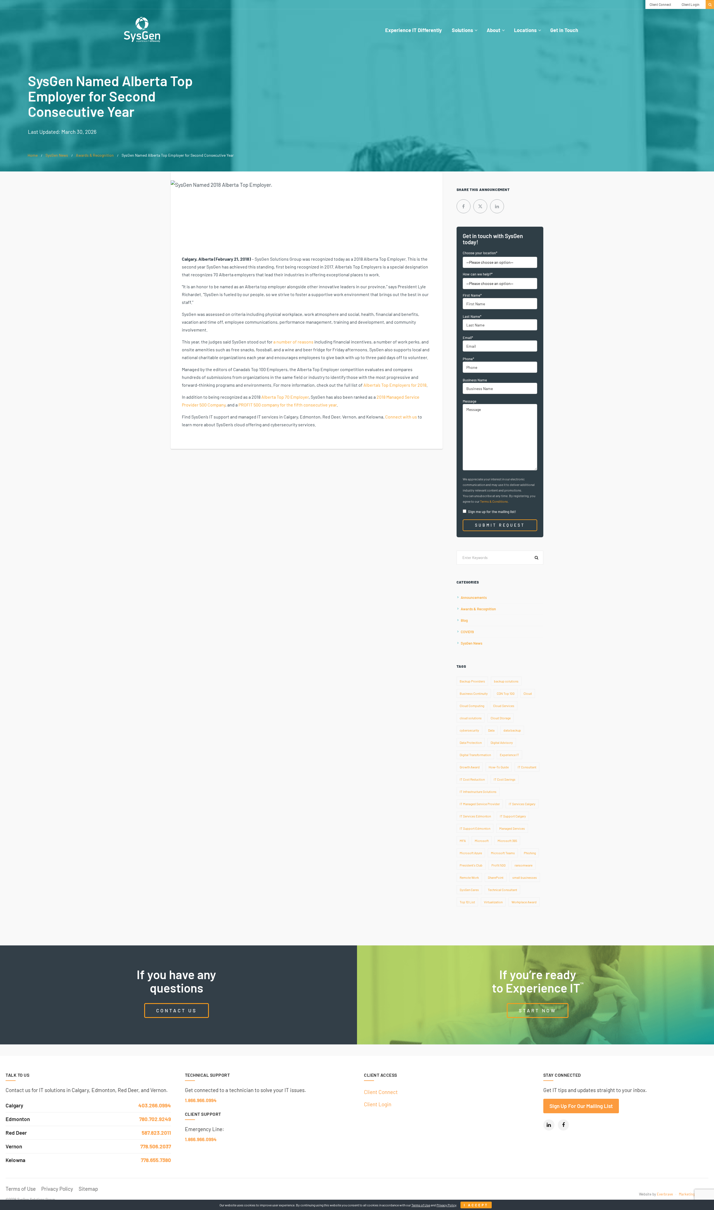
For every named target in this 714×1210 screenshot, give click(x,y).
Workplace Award (524, 902)
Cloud (528, 693)
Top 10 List (467, 902)
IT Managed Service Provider (480, 804)
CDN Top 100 (506, 693)
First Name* (472, 295)
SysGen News (56, 155)
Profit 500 (498, 865)
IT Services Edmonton (475, 816)
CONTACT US (176, 1010)
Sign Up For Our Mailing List (581, 1106)
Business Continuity (474, 693)
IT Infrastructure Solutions (478, 791)
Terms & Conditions (494, 501)
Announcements (474, 597)
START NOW (537, 1010)
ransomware (523, 865)
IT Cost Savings (504, 779)
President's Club (471, 865)
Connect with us (401, 416)
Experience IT (509, 755)
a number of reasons (293, 341)
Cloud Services (503, 706)
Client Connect (381, 1091)
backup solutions (506, 681)
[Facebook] (563, 1125)
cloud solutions (471, 718)
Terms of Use (21, 1188)
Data (491, 730)
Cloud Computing (472, 706)
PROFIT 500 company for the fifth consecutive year (287, 404)
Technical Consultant (502, 890)
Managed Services (512, 828)
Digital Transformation (475, 755)
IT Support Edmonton (475, 828)
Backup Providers (472, 681)
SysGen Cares (469, 890)
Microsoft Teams (503, 853)
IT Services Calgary (522, 804)
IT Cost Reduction (472, 779)
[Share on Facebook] (464, 206)
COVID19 (467, 632)
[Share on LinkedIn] (497, 206)
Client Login (377, 1104)
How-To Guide (499, 767)
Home (33, 155)
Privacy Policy (57, 1188)
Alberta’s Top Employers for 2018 (394, 385)
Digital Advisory (502, 742)
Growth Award (470, 767)
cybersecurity (469, 730)
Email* (468, 337)
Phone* (468, 359)
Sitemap (88, 1188)
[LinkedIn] (548, 1125)
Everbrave (665, 1194)
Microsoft (482, 841)
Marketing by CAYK (693, 1194)
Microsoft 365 (507, 841)
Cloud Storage (501, 718)
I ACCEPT (476, 1205)
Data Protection (471, 742)
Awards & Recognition (95, 155)
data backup (512, 730)
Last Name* (472, 316)
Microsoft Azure (471, 853)
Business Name (475, 380)
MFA (463, 841)
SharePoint (495, 877)
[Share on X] (480, 206)
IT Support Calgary (513, 816)
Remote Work (469, 877)
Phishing (530, 853)
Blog (464, 620)
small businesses (524, 877)
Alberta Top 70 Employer (285, 397)
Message (469, 401)
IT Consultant (527, 767)
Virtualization (493, 902)
